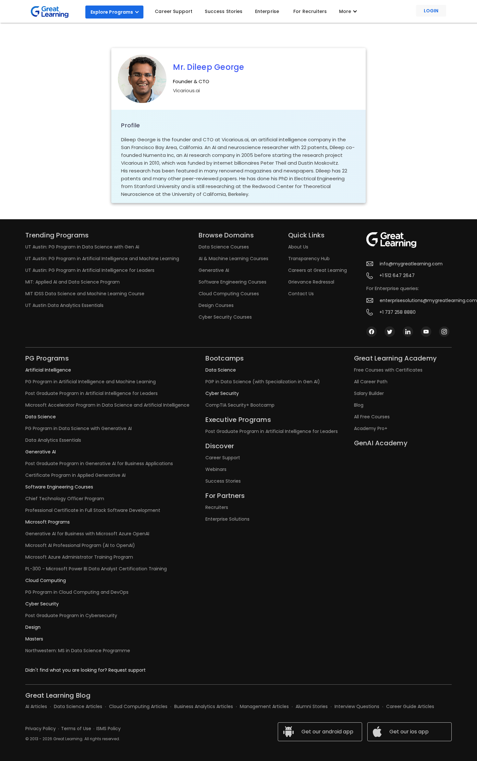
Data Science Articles (78, 706)
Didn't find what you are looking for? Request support (85, 670)
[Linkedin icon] (408, 331)
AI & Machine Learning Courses (233, 258)
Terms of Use (76, 728)
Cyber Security (42, 604)
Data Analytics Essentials (53, 440)
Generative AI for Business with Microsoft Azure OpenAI (87, 533)
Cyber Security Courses (225, 317)
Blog (358, 405)
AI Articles (36, 706)
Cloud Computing (45, 580)
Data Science (40, 416)
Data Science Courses (224, 247)
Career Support (173, 11)
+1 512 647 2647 (397, 275)
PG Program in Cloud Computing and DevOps (76, 592)
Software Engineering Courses (232, 282)
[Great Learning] (52, 12)
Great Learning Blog (58, 695)
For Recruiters (310, 11)
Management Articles (264, 706)
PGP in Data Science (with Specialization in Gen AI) (262, 381)
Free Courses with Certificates (388, 370)
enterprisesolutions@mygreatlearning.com (428, 300)
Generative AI (214, 270)
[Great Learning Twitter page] (390, 331)
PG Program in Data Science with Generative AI (78, 428)
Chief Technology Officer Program (64, 498)
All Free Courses (372, 416)
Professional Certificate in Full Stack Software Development (92, 510)
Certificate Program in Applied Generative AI (75, 475)
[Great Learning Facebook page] (371, 331)
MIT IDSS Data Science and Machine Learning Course (84, 293)
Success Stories (223, 11)
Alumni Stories (312, 706)
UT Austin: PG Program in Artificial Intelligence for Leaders (89, 270)
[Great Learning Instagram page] (444, 331)
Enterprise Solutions (227, 519)
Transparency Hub (309, 258)
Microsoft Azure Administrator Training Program (79, 557)
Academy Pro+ (370, 428)
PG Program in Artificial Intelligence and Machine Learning (90, 381)
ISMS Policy (108, 728)
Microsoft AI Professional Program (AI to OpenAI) (80, 545)
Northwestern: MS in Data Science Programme (77, 650)
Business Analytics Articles (203, 706)
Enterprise (267, 11)
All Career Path (370, 381)
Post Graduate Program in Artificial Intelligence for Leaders (91, 393)
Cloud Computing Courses (229, 293)
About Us (298, 247)
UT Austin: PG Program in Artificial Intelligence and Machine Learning (102, 258)
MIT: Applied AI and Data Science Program (72, 282)
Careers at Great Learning (317, 270)
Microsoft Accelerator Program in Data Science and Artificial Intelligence (107, 405)
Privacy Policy (40, 728)
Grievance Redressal (311, 282)
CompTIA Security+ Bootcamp (240, 405)
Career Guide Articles (410, 706)
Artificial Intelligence (48, 370)
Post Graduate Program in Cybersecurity (71, 615)
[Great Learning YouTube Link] (426, 331)
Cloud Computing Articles (138, 706)
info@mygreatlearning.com (411, 263)
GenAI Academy (381, 443)
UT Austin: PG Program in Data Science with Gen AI (82, 247)
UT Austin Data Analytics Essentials (64, 305)
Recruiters (216, 507)
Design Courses (216, 305)
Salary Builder (369, 393)
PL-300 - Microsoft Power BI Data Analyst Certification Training (96, 568)
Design (33, 627)
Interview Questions (357, 706)
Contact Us (301, 293)
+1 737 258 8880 (397, 312)
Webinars (215, 469)
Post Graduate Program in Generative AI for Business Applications (99, 463)
